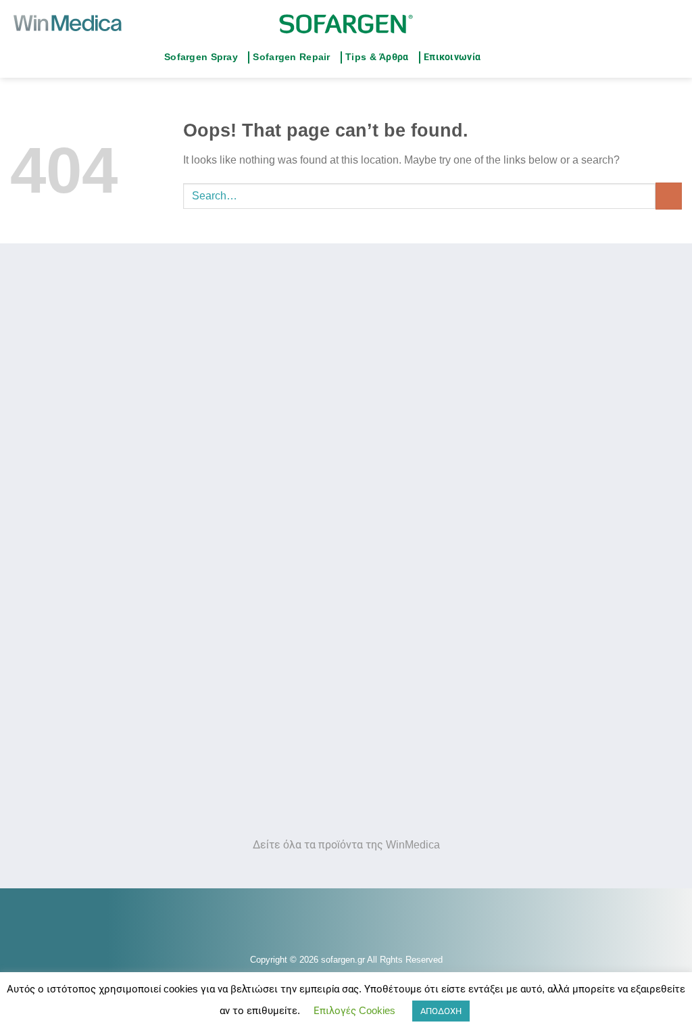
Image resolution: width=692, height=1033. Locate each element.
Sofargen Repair (291, 56)
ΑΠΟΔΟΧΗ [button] (441, 1011)
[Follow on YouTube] (521, 57)
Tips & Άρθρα (376, 56)
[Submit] (669, 196)
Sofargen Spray (201, 56)
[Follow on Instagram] (508, 57)
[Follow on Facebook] (495, 57)
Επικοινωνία (452, 56)
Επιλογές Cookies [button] (354, 1010)
